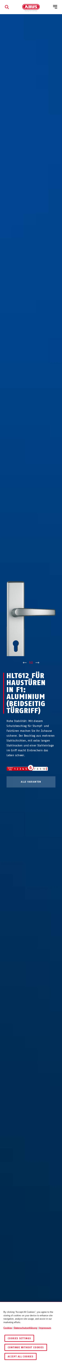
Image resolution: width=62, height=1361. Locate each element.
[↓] (37, 662)
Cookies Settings (19, 1338)
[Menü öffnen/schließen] (55, 7)
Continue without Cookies (26, 1347)
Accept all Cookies (20, 1356)
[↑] (25, 662)
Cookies (7, 1328)
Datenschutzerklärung (25, 1328)
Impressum (45, 1328)
